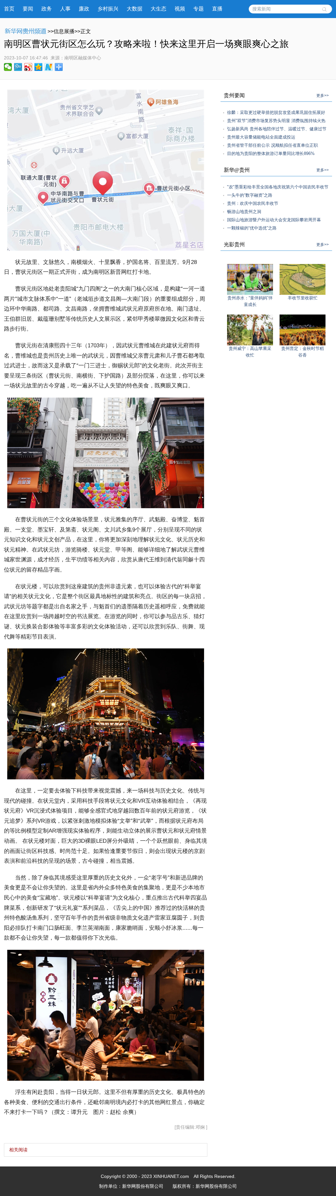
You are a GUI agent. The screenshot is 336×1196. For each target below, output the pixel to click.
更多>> (322, 95)
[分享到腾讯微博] (18, 67)
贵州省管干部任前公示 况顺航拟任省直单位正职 (272, 145)
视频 (180, 8)
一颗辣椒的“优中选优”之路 (252, 228)
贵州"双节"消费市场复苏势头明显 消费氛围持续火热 (276, 120)
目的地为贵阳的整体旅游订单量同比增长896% (271, 153)
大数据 (134, 8)
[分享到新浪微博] (28, 67)
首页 (9, 8)
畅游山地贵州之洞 (244, 211)
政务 (46, 8)
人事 (65, 8)
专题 (198, 8)
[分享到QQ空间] (38, 67)
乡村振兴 (107, 8)
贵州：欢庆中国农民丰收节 (252, 203)
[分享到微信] (8, 67)
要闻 (28, 8)
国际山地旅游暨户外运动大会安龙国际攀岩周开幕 (274, 219)
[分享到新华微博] (49, 67)
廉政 (84, 8)
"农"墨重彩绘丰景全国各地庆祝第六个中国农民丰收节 (277, 187)
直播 (217, 8)
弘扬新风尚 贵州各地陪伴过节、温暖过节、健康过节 (276, 128)
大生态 (158, 8)
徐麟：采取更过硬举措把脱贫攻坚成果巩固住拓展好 (276, 112)
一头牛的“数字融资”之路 (249, 195)
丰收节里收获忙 (303, 297)
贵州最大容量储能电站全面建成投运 (261, 137)
